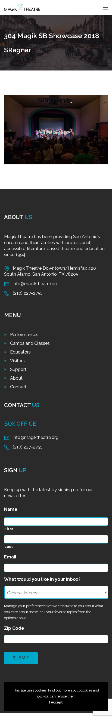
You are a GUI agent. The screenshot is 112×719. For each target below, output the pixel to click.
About (16, 378)
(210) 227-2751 (27, 293)
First (9, 529)
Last (8, 547)
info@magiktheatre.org (35, 283)
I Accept (56, 702)
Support (18, 369)
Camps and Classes (30, 343)
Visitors (17, 360)
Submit (21, 657)
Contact (18, 386)
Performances (24, 334)
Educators (20, 352)
